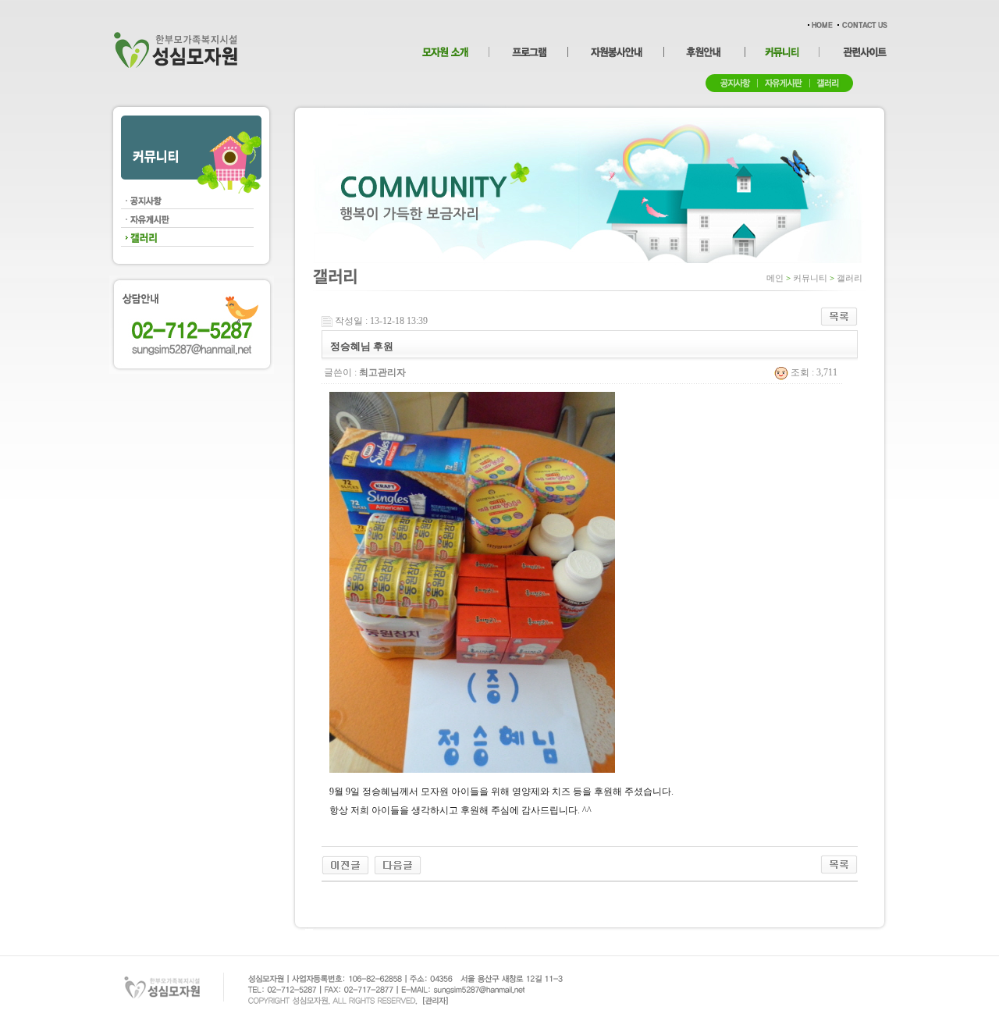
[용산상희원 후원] (345, 864)
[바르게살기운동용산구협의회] (397, 864)
